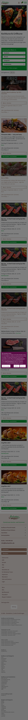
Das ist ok (23, 366)
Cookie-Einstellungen (20, 358)
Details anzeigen (6, 366)
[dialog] (14, 360)
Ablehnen (16, 366)
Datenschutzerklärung (9, 361)
